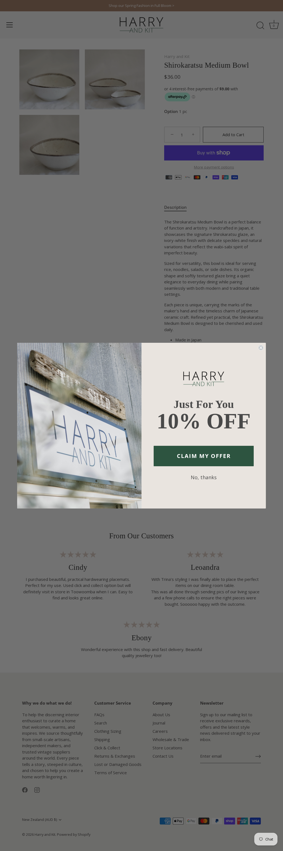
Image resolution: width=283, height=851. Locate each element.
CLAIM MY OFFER (204, 456)
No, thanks (204, 477)
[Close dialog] (261, 348)
